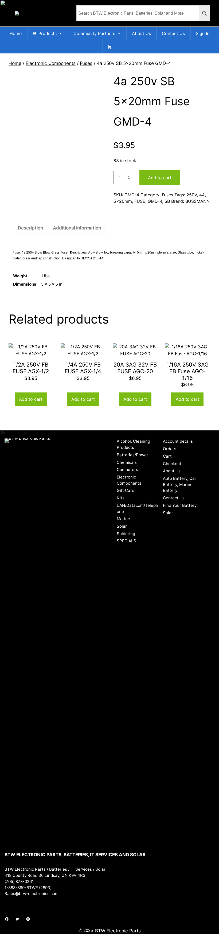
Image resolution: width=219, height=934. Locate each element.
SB (167, 201)
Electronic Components (51, 63)
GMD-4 (155, 201)
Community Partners (94, 33)
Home (16, 33)
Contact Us (173, 33)
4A (202, 194)
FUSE (139, 201)
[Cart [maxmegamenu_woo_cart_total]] (109, 46)
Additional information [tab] (77, 228)
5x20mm (123, 201)
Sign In (202, 33)
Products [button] (47, 33)
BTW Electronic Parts (118, 930)
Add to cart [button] (30, 399)
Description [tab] (30, 228)
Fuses (86, 63)
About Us (141, 33)
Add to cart (159, 177)
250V (191, 194)
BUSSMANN (197, 201)
